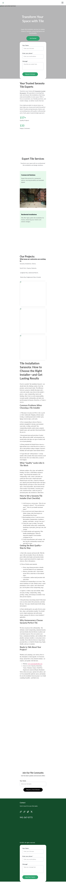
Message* (25, 61)
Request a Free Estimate (33, 789)
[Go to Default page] (21, 812)
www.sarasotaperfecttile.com (35, 664)
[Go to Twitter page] (32, 812)
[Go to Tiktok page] (28, 812)
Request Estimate (30, 74)
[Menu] (62, 2)
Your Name (25, 45)
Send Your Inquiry (30, 877)
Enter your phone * (27, 53)
